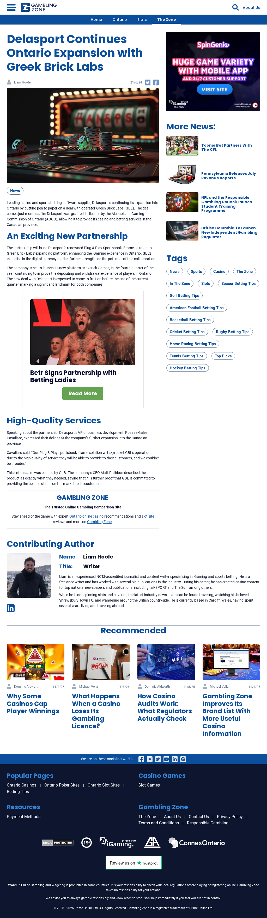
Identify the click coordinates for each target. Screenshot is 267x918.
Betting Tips (18, 791)
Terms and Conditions (158, 822)
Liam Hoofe (22, 82)
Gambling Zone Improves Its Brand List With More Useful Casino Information (227, 715)
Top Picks (223, 356)
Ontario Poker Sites (62, 785)
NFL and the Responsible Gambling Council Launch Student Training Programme (226, 204)
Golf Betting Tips (184, 295)
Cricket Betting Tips (187, 331)
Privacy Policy (230, 816)
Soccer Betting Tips (238, 283)
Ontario (119, 19)
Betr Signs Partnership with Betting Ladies (73, 376)
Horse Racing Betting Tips (193, 343)
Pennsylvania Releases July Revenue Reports (228, 176)
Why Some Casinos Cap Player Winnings (33, 704)
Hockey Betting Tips (187, 368)
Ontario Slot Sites (104, 785)
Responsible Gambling (207, 822)
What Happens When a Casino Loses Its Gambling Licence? (96, 711)
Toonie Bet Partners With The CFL (226, 147)
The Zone (166, 19)
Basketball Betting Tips (190, 319)
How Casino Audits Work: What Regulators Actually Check (164, 707)
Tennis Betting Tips (187, 356)
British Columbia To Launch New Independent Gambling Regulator (229, 232)
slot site (148, 516)
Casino (219, 271)
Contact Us (199, 816)
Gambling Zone (99, 522)
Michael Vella (88, 686)
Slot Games (149, 785)
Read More (83, 393)
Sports (196, 271)
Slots (142, 19)
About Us (251, 7)
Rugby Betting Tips (233, 331)
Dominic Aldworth (26, 686)
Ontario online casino (86, 516)
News (15, 190)
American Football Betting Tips (197, 307)
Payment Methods (23, 816)
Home (96, 19)
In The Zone (180, 283)
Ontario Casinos (21, 785)
